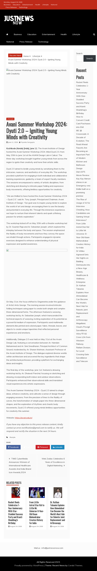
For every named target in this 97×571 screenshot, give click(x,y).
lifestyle (12, 437)
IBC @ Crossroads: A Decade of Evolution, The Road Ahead (82, 137)
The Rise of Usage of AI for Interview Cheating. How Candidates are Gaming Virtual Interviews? (83, 209)
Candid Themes (75, 565)
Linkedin (59, 447)
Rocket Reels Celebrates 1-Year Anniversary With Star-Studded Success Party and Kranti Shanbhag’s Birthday (15, 513)
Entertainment (27, 5)
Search (79, 53)
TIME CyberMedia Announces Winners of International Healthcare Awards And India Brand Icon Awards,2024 (20, 465)
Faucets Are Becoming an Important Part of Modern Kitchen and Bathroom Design (83, 158)
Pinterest (43, 447)
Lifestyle (45, 5)
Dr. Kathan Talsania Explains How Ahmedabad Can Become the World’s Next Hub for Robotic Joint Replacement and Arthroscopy (57, 513)
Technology (23, 7)
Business (7, 5)
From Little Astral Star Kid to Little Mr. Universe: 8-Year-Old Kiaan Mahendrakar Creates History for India (36, 513)
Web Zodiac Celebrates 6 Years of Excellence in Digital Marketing (53, 462)
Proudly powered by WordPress (29, 565)
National (54, 5)
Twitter (29, 447)
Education (16, 5)
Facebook (14, 447)
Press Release (11, 7)
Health (37, 5)
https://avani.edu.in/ (23, 417)
